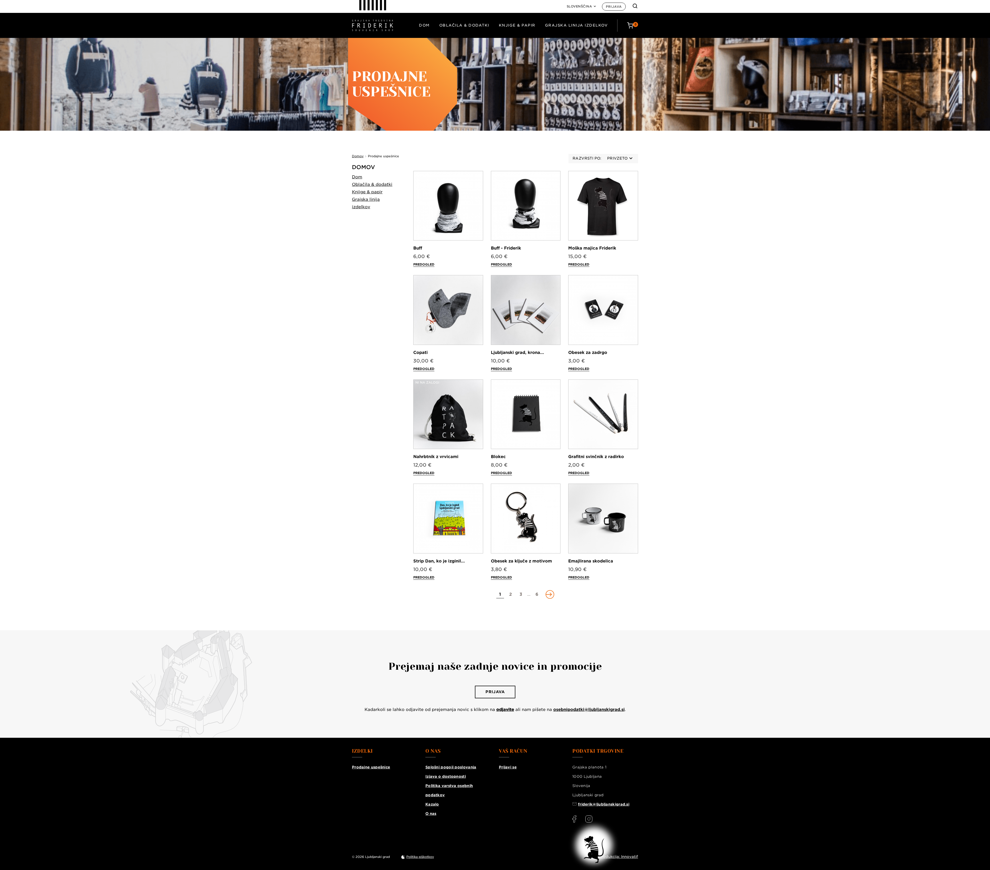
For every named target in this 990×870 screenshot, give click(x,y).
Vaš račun (513, 751)
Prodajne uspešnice (371, 767)
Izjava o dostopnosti (445, 776)
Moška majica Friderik (592, 248)
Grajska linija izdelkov (576, 25)
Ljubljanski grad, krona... (517, 352)
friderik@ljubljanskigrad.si (603, 804)
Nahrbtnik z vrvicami (435, 456)
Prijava (614, 7)
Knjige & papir (517, 25)
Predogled (423, 264)
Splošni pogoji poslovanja (450, 767)
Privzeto (617, 158)
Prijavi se (508, 767)
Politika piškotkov (420, 857)
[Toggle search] (635, 6)
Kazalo (432, 804)
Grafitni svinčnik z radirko (596, 456)
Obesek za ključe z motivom (521, 561)
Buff (417, 248)
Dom (424, 25)
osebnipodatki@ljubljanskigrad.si (589, 709)
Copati (420, 352)
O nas (430, 813)
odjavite (505, 709)
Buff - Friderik (506, 248)
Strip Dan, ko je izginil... (439, 561)
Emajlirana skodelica (590, 561)
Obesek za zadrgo (587, 352)
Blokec (498, 456)
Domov (363, 167)
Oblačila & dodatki (464, 25)
